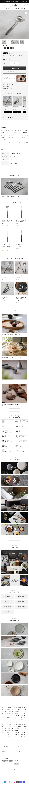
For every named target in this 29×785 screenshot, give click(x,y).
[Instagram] (16, 770)
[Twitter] (10, 117)
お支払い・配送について (8, 86)
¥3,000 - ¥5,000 (8, 601)
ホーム (3, 8)
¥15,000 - (8, 611)
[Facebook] (8, 117)
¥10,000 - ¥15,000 (21, 606)
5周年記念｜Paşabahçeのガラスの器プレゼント (12, 357)
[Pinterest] (12, 117)
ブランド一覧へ (14, 539)
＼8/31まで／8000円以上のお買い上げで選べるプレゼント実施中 (14, 1)
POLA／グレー (9, 722)
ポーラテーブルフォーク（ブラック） (21, 245)
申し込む (16, 763)
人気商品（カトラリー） (11, 734)
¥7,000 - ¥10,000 (7, 606)
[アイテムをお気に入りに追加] (14, 72)
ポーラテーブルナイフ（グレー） (20, 276)
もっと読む (14, 409)
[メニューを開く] (1, 5)
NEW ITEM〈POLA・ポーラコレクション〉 (11, 196)
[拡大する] (26, 13)
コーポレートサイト (14, 776)
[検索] (4, 5)
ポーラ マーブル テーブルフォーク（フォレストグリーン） (21, 222)
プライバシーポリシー (5, 746)
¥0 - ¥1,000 (7, 596)
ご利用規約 (3, 751)
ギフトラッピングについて (8, 84)
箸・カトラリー (9, 8)
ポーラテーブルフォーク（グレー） (7, 107)
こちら (12, 761)
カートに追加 (7, 112)
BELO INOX (9, 713)
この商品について (5, 127)
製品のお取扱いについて (8, 88)
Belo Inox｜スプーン (11, 719)
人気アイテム (9, 732)
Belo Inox (10, 53)
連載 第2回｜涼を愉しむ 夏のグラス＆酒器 (11, 381)
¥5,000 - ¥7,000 (21, 601)
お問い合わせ (19, 751)
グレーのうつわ (10, 728)
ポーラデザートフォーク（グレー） (17, 107)
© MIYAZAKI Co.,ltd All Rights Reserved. (14, 775)
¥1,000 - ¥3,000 (21, 596)
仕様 (2, 149)
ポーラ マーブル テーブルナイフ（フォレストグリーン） (7, 246)
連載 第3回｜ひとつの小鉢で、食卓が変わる (11, 334)
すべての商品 (9, 724)
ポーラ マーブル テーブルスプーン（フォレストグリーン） (7, 222)
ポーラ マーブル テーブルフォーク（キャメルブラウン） (21, 299)
